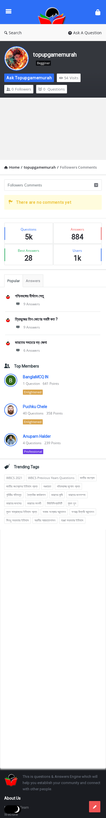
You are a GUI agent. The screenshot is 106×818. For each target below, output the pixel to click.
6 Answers (31, 350)
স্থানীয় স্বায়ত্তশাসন (44, 520)
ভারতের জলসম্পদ (77, 495)
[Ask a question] (94, 806)
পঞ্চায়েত (47, 486)
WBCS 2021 (14, 478)
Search (15, 32)
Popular (13, 281)
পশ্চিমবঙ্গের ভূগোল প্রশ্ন (68, 486)
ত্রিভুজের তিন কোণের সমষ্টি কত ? (36, 319)
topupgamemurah (55, 54)
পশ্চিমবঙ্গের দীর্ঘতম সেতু (29, 296)
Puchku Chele (35, 406)
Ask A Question (87, 32)
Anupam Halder (37, 436)
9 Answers (31, 304)
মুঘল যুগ (72, 503)
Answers (33, 281)
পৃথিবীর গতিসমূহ (13, 495)
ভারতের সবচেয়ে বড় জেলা (31, 342)
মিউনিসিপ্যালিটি (54, 503)
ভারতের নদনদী (34, 503)
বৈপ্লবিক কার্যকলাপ (36, 495)
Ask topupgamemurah (29, 78)
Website (11, 814)
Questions (54, 89)
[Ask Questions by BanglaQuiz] (53, 12)
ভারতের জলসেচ (13, 503)
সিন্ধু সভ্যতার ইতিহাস (17, 520)
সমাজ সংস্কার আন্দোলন (54, 512)
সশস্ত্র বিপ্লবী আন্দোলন (83, 512)
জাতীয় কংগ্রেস (87, 478)
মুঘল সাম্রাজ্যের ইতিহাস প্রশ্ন (21, 512)
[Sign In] (97, 12)
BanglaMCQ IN (35, 377)
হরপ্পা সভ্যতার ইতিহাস (72, 520)
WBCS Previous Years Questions (51, 478)
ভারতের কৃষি (57, 495)
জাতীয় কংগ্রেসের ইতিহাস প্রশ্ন (22, 486)
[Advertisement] (53, 128)
